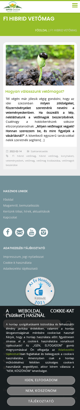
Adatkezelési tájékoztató (20, 268)
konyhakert (67, 155)
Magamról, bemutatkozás (21, 205)
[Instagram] (43, 232)
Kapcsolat (10, 217)
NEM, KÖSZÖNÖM (41, 390)
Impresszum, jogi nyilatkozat (23, 257)
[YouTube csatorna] (31, 232)
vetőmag (30, 160)
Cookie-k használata (17, 263)
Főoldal (41, 30)
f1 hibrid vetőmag (24, 155)
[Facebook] (7, 232)
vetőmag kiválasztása (48, 160)
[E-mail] (19, 232)
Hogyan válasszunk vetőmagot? (34, 91)
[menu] (74, 5)
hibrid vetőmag (48, 155)
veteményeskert (14, 160)
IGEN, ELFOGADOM (41, 380)
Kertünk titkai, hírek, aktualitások (26, 211)
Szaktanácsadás (39, 151)
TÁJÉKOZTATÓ (41, 401)
